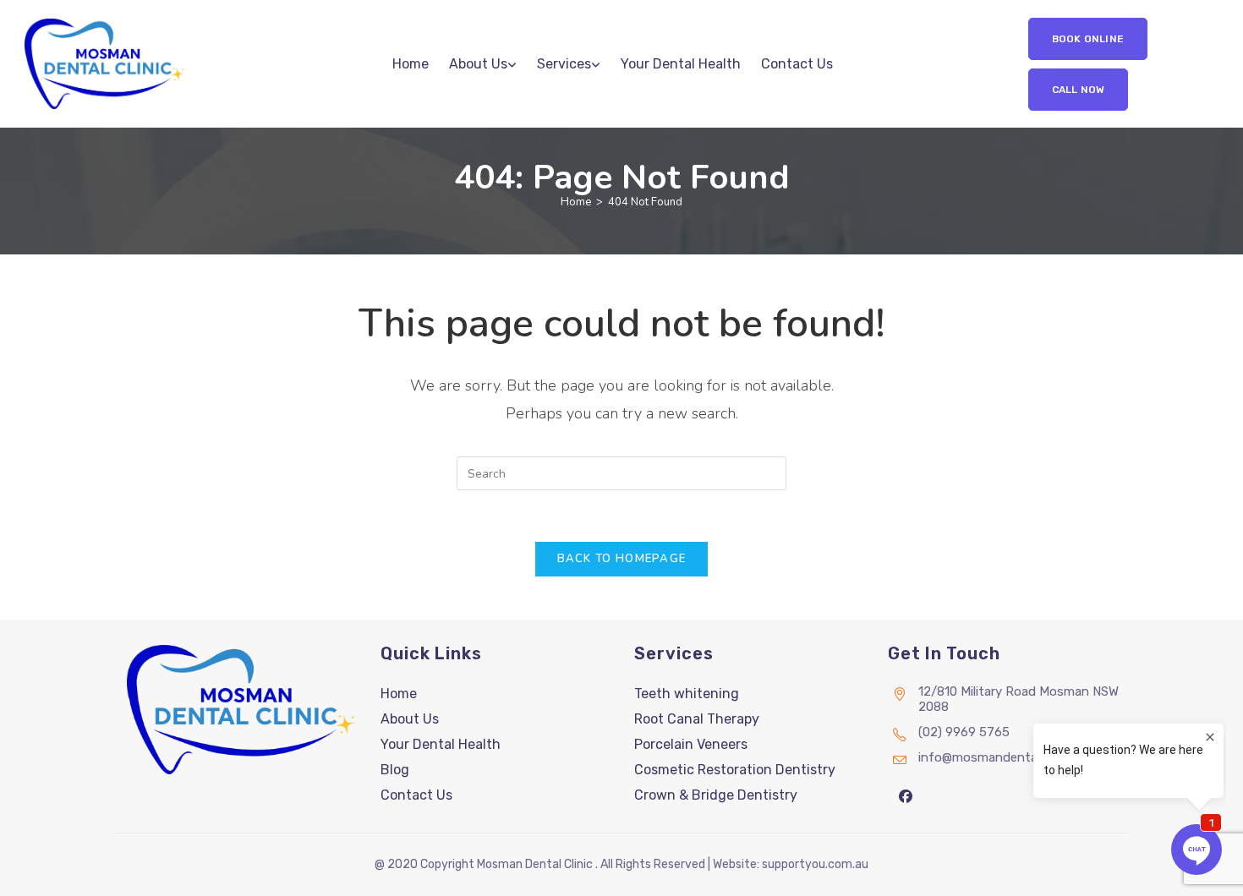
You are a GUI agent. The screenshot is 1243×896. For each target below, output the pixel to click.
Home (399, 694)
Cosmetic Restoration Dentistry (734, 770)
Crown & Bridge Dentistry (715, 795)
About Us (410, 719)
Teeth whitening (686, 694)
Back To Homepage (622, 558)
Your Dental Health (441, 744)
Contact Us (416, 795)
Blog (395, 770)
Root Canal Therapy (696, 719)
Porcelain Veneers (690, 744)
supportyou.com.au (815, 864)
